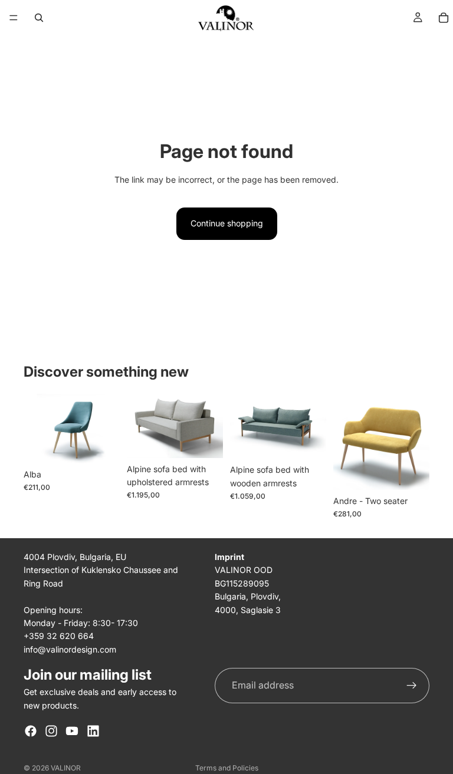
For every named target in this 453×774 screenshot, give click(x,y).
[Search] (39, 18)
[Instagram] (51, 731)
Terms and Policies (226, 767)
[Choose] (101, 445)
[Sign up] (411, 685)
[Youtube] (72, 731)
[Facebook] (31, 731)
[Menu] (13, 17)
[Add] (204, 439)
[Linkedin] (93, 731)
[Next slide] (210, 426)
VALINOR (66, 767)
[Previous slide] (140, 426)
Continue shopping (227, 223)
